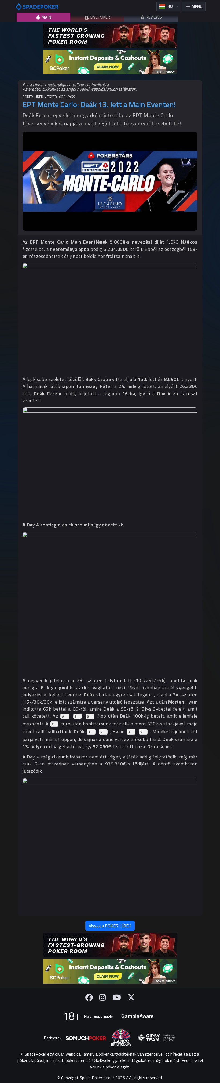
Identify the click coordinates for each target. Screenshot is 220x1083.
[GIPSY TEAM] (156, 1037)
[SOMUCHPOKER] (86, 1038)
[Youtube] (116, 997)
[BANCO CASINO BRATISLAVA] (121, 1037)
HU (170, 6)
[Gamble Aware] (137, 1016)
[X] (131, 997)
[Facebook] (89, 997)
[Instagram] (102, 997)
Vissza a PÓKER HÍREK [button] (110, 925)
